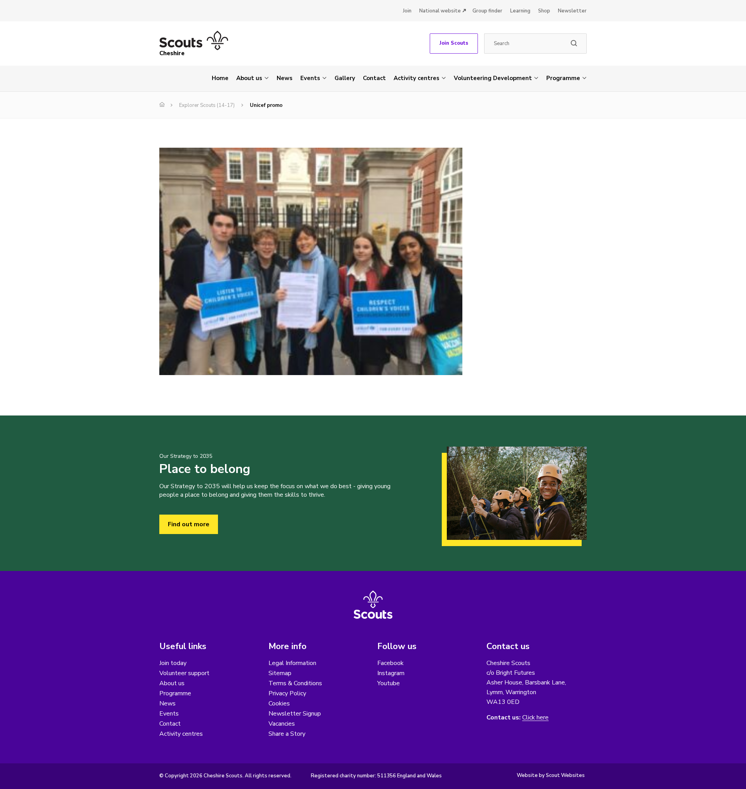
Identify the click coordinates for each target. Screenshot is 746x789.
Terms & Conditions (295, 683)
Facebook (390, 663)
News (285, 78)
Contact (374, 78)
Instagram (390, 673)
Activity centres (416, 78)
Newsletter (572, 10)
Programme (563, 78)
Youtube (388, 683)
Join (407, 10)
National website (440, 10)
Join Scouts (453, 43)
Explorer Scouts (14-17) (207, 105)
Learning (520, 10)
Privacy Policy (287, 693)
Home (220, 78)
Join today (172, 663)
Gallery (345, 78)
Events (310, 78)
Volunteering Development (493, 78)
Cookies (279, 703)
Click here (535, 717)
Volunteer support (184, 673)
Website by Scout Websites (551, 775)
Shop (544, 10)
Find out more (188, 524)
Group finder (487, 10)
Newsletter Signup (294, 713)
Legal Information (292, 663)
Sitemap (279, 673)
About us (249, 78)
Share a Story (286, 734)
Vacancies (281, 723)
